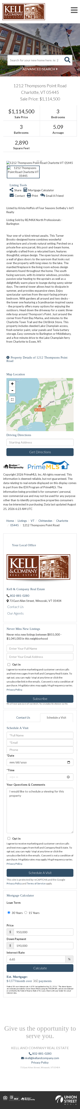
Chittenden (45, 520)
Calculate (40, 968)
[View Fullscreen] (12, 399)
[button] (67, 60)
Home (10, 520)
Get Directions (40, 452)
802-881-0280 (19, 595)
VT (33, 520)
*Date (10, 755)
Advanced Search (38, 69)
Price (10, 925)
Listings (22, 520)
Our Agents (15, 613)
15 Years (33, 913)
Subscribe (40, 699)
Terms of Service (36, 883)
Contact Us (15, 607)
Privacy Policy (14, 689)
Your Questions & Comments (26, 784)
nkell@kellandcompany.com (41, 1058)
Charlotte (62, 520)
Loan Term (13, 902)
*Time (11, 770)
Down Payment (16, 939)
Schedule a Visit (56, 717)
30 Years (17, 913)
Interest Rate (16, 952)
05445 (14, 525)
